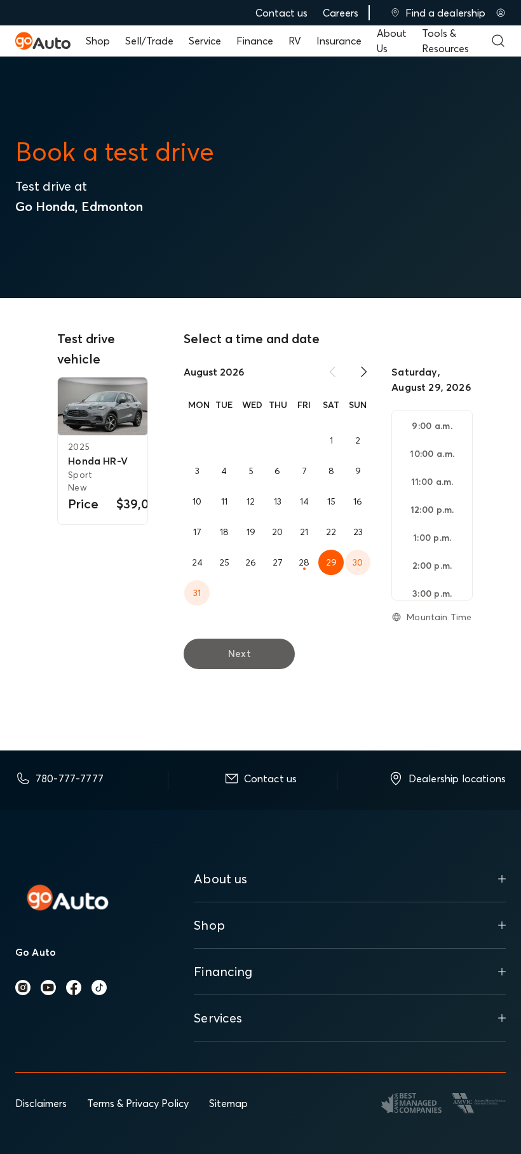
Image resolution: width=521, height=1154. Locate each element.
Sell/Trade (149, 40)
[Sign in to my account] (501, 13)
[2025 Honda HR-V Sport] (102, 406)
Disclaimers (41, 1103)
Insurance (339, 40)
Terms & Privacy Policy (138, 1103)
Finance (254, 40)
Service (205, 40)
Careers (340, 12)
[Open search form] (498, 40)
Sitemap (228, 1103)
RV (294, 40)
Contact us (281, 12)
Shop (98, 40)
